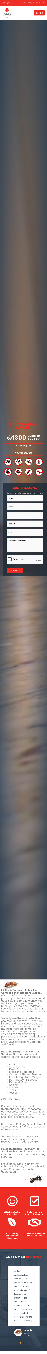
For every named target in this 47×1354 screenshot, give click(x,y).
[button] (23, 445)
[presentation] (25, 559)
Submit (14, 570)
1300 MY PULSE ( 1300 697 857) (34, 3)
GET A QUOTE (6, 3)
